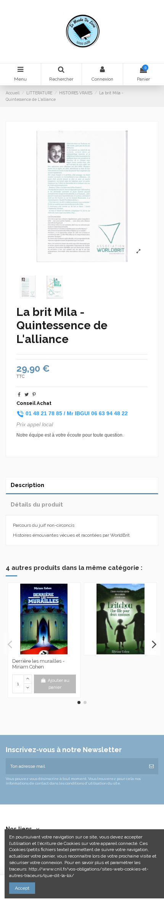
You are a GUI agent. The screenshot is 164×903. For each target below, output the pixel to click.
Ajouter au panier (58, 684)
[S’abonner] (151, 766)
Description (27, 485)
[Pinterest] (34, 394)
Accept (22, 888)
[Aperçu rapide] (43, 652)
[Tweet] (26, 394)
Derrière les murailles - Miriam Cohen (38, 664)
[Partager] (19, 394)
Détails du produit (37, 504)
